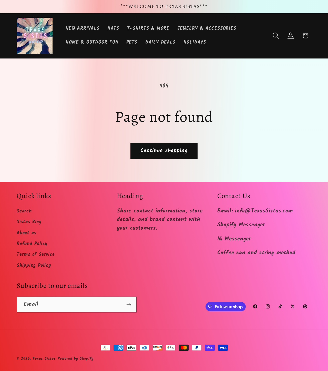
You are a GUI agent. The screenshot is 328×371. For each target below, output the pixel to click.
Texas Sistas (44, 359)
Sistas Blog (29, 222)
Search (24, 211)
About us (26, 233)
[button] (276, 35)
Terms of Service (36, 254)
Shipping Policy (34, 265)
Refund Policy (32, 244)
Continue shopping (164, 151)
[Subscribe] (128, 305)
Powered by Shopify (75, 359)
